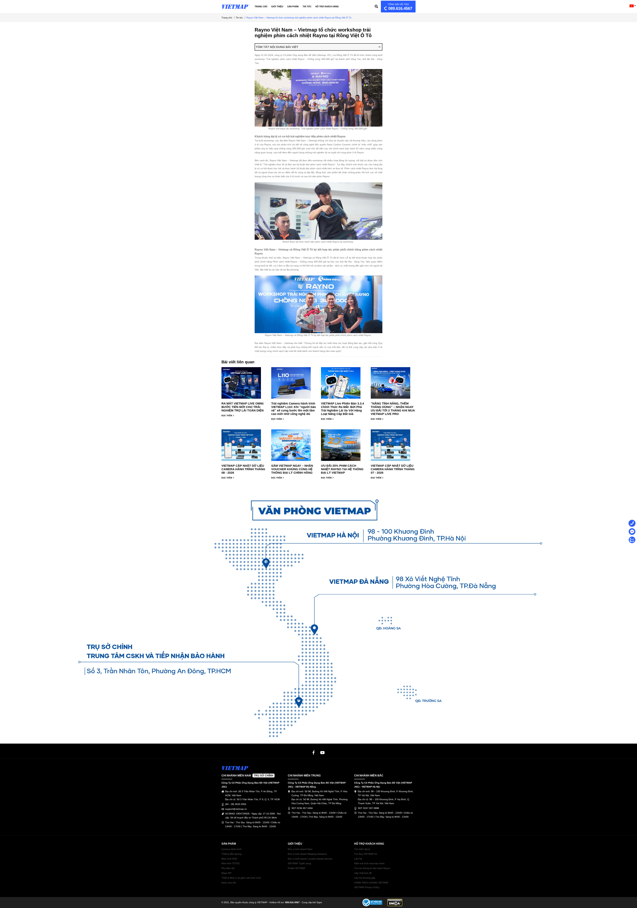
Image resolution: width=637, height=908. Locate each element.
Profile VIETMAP (296, 868)
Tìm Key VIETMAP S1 (365, 854)
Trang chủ (261, 6)
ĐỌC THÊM (227, 415)
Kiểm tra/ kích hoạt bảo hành (369, 863)
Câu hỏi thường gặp (364, 877)
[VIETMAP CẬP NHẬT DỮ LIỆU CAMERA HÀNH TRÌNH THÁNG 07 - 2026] (393, 446)
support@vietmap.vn (236, 809)
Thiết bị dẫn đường (231, 854)
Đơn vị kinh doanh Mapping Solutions (307, 854)
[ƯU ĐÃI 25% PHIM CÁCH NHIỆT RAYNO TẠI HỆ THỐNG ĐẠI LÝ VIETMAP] (343, 446)
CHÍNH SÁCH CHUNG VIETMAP (371, 882)
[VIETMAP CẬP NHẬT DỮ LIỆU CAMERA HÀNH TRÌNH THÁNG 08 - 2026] (243, 446)
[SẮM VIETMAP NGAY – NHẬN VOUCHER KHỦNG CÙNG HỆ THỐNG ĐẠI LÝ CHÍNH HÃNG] (293, 446)
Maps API (226, 873)
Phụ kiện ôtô (228, 868)
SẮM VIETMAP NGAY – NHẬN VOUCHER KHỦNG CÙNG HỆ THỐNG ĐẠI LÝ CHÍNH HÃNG (292, 469)
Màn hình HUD (229, 858)
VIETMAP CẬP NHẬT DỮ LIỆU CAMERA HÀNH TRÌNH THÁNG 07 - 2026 (393, 469)
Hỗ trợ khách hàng (327, 6)
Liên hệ (358, 858)
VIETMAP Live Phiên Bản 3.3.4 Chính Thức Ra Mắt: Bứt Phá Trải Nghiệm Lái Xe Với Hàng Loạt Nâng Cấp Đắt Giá (342, 409)
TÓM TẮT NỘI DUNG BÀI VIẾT (277, 47)
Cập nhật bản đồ (363, 873)
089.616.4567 (399, 7)
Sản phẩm (293, 6)
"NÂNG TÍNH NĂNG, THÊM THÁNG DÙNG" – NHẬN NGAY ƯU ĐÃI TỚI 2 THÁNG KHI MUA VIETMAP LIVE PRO (393, 409)
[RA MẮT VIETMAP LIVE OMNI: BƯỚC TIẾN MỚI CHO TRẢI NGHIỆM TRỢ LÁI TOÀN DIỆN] (243, 384)
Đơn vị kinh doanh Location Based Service (310, 858)
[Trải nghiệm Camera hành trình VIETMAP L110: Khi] (293, 384)
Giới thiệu (277, 6)
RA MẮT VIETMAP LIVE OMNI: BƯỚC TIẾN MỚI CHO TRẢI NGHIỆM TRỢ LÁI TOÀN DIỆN (242, 407)
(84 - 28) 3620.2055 (235, 804)
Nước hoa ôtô (228, 882)
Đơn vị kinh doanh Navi (300, 849)
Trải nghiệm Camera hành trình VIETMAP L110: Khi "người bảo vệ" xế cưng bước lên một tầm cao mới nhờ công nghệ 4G (293, 409)
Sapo (319, 902)
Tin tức (307, 6)
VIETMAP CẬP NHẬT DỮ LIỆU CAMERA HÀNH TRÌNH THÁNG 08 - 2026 (243, 469)
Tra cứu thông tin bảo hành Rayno (372, 868)
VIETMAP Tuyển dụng (299, 863)
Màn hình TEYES (230, 863)
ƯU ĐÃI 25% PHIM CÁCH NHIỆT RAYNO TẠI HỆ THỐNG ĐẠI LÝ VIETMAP (342, 469)
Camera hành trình (231, 849)
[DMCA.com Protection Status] (394, 902)
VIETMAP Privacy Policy (366, 887)
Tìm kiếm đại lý (362, 849)
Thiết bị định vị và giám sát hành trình (241, 877)
